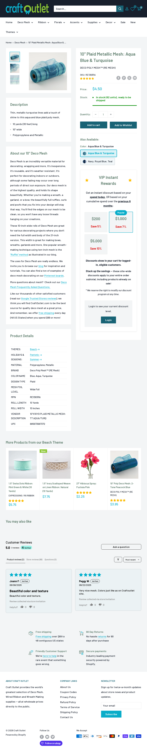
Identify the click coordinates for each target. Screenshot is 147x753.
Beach (33, 349)
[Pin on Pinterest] (124, 77)
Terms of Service (70, 707)
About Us (65, 687)
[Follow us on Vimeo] (53, 736)
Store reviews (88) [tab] (34, 559)
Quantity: (85, 114)
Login (108, 320)
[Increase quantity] (111, 114)
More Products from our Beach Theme (34, 442)
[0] (139, 8)
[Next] (141, 479)
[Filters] (118, 559)
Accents (74, 22)
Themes (10, 31)
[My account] (126, 8)
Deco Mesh (24, 22)
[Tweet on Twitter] (129, 77)
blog (40, 265)
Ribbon (42, 22)
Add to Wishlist (123, 125)
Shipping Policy (69, 712)
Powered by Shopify (16, 734)
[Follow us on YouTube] (47, 736)
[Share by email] (135, 77)
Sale (123, 22)
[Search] (119, 9)
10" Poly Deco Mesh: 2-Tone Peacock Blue (122, 485)
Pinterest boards (54, 275)
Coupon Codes (68, 692)
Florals (58, 22)
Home (9, 22)
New (133, 22)
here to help (49, 655)
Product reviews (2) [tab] (15, 559)
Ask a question (121, 546)
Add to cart (93, 125)
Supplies (92, 22)
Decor (109, 22)
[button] (87, 78)
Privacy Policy (68, 697)
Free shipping (43, 636)
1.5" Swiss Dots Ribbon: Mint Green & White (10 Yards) (21, 487)
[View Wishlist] (133, 8)
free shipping (46, 312)
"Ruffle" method (19, 254)
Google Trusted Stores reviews (38, 298)
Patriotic (34, 354)
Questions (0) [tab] (50, 559)
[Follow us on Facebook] (42, 736)
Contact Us (66, 717)
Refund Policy (68, 702)
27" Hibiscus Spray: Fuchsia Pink (86, 485)
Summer (34, 359)
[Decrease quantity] (96, 114)
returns (102, 636)
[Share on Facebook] (118, 77)
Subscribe (111, 714)
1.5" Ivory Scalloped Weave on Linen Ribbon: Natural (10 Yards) (56, 487)
